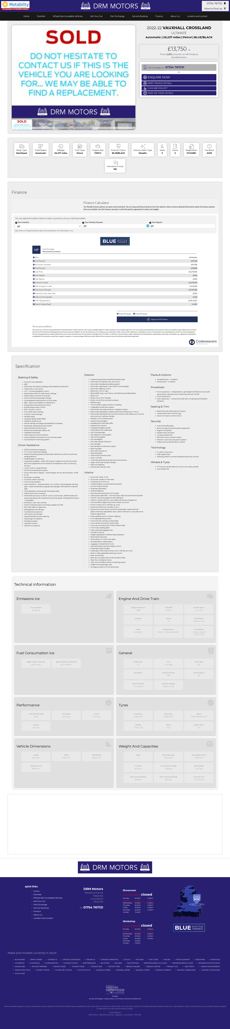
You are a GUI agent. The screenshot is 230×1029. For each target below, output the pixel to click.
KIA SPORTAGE (133, 963)
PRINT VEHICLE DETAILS (160, 83)
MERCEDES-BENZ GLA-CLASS (155, 963)
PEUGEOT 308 (114, 966)
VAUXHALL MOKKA (103, 970)
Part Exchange (117, 16)
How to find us (213, 8)
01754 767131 (214, 3)
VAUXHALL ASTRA (123, 970)
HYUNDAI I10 (19, 963)
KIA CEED (118, 963)
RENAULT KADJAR (133, 966)
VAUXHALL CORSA (143, 970)
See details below (179, 57)
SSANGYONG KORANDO (210, 966)
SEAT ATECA (189, 966)
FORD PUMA (200, 959)
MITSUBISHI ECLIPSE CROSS (209, 963)
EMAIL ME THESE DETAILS (160, 93)
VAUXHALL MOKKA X (163, 970)
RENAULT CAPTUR (153, 966)
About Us (175, 16)
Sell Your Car (96, 16)
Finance (159, 16)
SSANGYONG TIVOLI (22, 970)
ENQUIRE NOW (159, 77)
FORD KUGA (215, 959)
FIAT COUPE (153, 959)
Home (26, 16)
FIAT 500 (167, 959)
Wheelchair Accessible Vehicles (68, 16)
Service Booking (140, 16)
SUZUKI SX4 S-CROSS (63, 970)
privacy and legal (95, 999)
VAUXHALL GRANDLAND (186, 970)
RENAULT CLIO (172, 966)
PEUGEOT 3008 (78, 966)
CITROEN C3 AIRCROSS (71, 959)
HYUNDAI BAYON (51, 963)
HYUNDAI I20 (35, 963)
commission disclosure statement (128, 999)
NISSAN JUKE (20, 966)
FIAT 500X (140, 959)
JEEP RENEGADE (89, 963)
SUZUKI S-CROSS (43, 970)
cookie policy (108, 999)
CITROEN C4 (90, 959)
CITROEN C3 (52, 959)
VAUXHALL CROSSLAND (210, 970)
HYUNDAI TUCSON (70, 963)
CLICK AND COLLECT (158, 88)
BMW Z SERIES (36, 959)
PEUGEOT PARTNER (39, 966)
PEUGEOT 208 (96, 966)
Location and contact (197, 16)
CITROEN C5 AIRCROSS (109, 959)
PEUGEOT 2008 (59, 966)
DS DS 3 (127, 959)
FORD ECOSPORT (183, 959)
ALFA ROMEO (20, 959)
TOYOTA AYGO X (84, 970)
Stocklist (41, 16)
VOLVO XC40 (20, 973)
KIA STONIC (105, 963)
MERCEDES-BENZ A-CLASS (182, 963)
